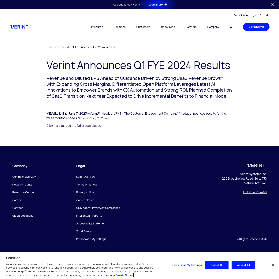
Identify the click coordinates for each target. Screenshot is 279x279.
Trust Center (84, 231)
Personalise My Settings (91, 239)
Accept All (243, 265)
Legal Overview (85, 176)
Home (51, 47)
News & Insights (22, 184)
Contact (17, 208)
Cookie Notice (85, 200)
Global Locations (22, 215)
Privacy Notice (85, 192)
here (57, 126)
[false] (273, 265)
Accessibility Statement (91, 223)
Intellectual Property (89, 215)
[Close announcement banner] (272, 4)
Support (264, 15)
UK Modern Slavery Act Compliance (98, 208)
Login (254, 15)
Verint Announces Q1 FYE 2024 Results (91, 47)
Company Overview (24, 176)
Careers (17, 200)
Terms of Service (87, 184)
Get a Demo (256, 27)
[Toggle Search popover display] (231, 27)
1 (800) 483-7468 (255, 192)
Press (61, 47)
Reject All (216, 265)
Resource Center (23, 192)
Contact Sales (241, 15)
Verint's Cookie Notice (119, 275)
